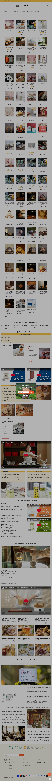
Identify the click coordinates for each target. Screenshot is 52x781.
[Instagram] (27, 395)
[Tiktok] (29, 395)
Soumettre (31, 392)
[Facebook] (24, 395)
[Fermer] (35, 384)
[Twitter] (23, 395)
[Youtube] (26, 395)
